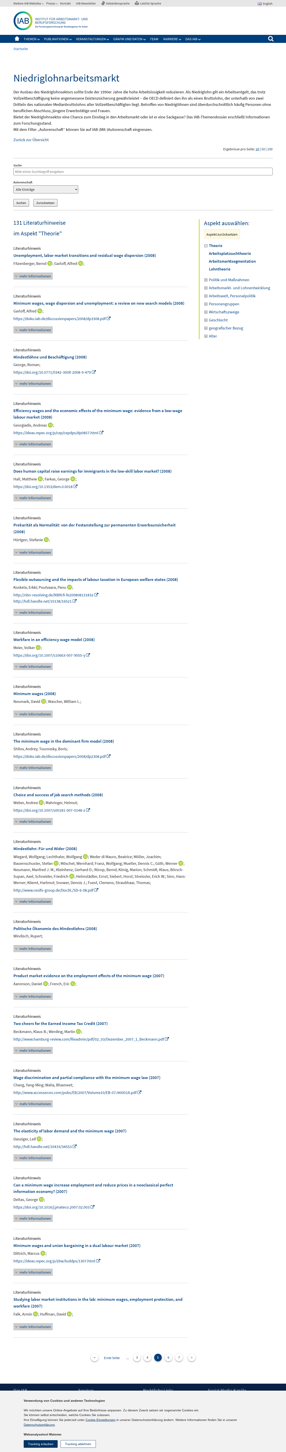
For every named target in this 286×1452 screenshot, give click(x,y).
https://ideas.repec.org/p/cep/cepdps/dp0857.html (58, 432)
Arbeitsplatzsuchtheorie (230, 253)
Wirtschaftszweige (224, 311)
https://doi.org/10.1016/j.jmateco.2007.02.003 (54, 1207)
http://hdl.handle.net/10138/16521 (45, 601)
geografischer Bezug (226, 328)
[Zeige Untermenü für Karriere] (180, 39)
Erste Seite (112, 1358)
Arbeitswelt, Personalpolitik (232, 295)
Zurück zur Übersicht (31, 139)
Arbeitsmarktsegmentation (232, 261)
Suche (17, 165)
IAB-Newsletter (86, 3)
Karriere (170, 39)
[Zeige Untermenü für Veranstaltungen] (108, 39)
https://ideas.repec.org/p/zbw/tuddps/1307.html (57, 1260)
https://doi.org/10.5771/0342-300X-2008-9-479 (54, 372)
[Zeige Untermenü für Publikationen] (70, 39)
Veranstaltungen (91, 39)
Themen (30, 39)
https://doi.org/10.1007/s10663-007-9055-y (51, 655)
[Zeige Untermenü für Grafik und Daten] (144, 39)
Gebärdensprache (118, 3)
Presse (50, 3)
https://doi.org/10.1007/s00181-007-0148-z (51, 810)
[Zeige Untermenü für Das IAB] (199, 39)
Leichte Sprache (150, 3)
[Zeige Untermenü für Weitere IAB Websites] (43, 4)
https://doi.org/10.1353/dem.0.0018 (45, 486)
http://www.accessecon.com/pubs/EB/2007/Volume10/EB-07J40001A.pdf (77, 1092)
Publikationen (56, 39)
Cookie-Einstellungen (101, 1420)
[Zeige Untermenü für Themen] (38, 39)
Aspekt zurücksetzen (222, 234)
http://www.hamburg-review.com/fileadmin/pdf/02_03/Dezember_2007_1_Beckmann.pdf (91, 1039)
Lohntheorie (219, 269)
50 (263, 149)
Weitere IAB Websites (27, 3)
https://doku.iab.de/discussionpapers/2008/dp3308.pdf (62, 318)
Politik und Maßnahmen (229, 279)
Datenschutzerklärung (39, 1425)
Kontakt (65, 3)
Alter (213, 336)
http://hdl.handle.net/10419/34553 (45, 1146)
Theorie (215, 245)
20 (257, 149)
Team (154, 39)
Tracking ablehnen (78, 1444)
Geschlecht (218, 320)
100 (270, 149)
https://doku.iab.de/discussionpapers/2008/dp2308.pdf (62, 756)
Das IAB (191, 39)
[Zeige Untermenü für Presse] (57, 4)
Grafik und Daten (127, 39)
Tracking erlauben (40, 1444)
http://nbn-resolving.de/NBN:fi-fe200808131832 (56, 594)
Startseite (17, 39)
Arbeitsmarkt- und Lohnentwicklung (239, 287)
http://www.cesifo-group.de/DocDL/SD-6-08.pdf (56, 890)
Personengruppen (224, 303)
